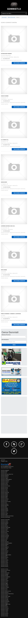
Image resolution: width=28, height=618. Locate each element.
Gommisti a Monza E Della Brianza (7, 593)
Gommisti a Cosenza (4, 482)
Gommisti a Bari (4, 571)
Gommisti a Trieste (4, 612)
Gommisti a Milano (4, 495)
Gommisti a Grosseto (5, 536)
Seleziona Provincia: (6, 334)
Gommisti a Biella (4, 524)
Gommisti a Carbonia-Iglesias (6, 479)
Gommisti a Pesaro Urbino (6, 501)
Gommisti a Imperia (4, 585)
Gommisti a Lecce (4, 539)
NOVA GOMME (4, 269)
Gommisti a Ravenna (4, 505)
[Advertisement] (11, 405)
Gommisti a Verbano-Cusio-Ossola (7, 515)
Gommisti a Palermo (4, 597)
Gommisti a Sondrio (4, 510)
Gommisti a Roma (4, 605)
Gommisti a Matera (4, 493)
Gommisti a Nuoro (4, 497)
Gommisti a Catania (4, 578)
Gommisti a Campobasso (5, 576)
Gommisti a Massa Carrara (6, 591)
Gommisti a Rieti (4, 506)
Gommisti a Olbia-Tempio (5, 596)
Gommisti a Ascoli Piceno (5, 570)
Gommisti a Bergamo (5, 475)
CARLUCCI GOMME (4, 95)
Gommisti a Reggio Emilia (5, 604)
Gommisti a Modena (4, 544)
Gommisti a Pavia (4, 549)
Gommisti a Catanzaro (5, 480)
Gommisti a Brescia (4, 526)
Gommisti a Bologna (4, 574)
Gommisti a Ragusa (4, 602)
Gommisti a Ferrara (4, 484)
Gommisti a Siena (4, 558)
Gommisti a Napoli (4, 496)
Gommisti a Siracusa (4, 608)
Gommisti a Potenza (4, 504)
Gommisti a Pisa (4, 502)
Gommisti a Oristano (4, 498)
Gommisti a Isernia (4, 488)
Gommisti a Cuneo (4, 483)
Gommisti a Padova (4, 548)
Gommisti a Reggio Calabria (6, 554)
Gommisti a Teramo (4, 609)
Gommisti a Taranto (4, 560)
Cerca (14, 344)
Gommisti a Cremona (5, 531)
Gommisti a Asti (4, 472)
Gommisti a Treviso (4, 562)
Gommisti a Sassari (4, 606)
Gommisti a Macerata (5, 492)
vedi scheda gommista (19, 63)
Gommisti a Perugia (4, 598)
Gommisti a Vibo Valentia (5, 517)
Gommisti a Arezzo (4, 520)
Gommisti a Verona (4, 614)
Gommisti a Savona (4, 509)
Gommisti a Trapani (4, 610)
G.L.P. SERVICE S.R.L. (5, 139)
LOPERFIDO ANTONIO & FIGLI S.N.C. (8, 226)
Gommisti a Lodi (4, 540)
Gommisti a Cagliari (4, 478)
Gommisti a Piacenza (5, 600)
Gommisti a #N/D (4, 545)
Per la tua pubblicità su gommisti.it (7, 466)
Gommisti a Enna (4, 532)
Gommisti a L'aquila (4, 537)
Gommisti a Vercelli (4, 565)
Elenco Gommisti (11, 17)
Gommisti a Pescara (4, 550)
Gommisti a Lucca (4, 589)
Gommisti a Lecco (4, 588)
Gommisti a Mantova (5, 541)
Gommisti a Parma (4, 500)
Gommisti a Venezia (4, 613)
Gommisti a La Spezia (5, 587)
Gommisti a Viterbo (4, 615)
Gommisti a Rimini (4, 556)
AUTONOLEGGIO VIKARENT (6, 53)
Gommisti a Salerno (4, 557)
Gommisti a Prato (4, 553)
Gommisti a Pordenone (5, 601)
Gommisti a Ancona (4, 569)
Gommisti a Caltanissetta (5, 527)
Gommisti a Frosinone (5, 535)
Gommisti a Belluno (4, 523)
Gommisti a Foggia (4, 583)
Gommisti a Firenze (4, 534)
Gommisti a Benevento (5, 572)
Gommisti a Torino (4, 561)
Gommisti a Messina (4, 592)
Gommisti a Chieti (4, 530)
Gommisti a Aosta (4, 471)
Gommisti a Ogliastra (5, 547)
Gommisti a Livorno (4, 491)
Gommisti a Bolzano (4, 476)
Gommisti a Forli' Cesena (5, 485)
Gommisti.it (4, 17)
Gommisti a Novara (4, 595)
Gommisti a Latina (4, 489)
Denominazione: (5, 339)
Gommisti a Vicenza (4, 566)
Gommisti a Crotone (4, 580)
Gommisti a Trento (4, 513)
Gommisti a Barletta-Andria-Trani (7, 474)
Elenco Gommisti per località (6, 467)
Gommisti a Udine (4, 514)
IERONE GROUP (4, 182)
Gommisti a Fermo (4, 582)
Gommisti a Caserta (4, 528)
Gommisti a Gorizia (4, 487)
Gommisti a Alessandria (5, 519)
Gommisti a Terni (4, 512)
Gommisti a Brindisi (4, 575)
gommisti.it (3, 459)
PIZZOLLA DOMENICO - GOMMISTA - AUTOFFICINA (11, 313)
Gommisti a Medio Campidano (6, 543)
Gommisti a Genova (4, 584)
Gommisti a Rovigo (4, 508)
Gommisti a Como (4, 579)
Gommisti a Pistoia (4, 552)
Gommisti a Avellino (4, 522)
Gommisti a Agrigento (5, 470)
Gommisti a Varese (4, 563)
